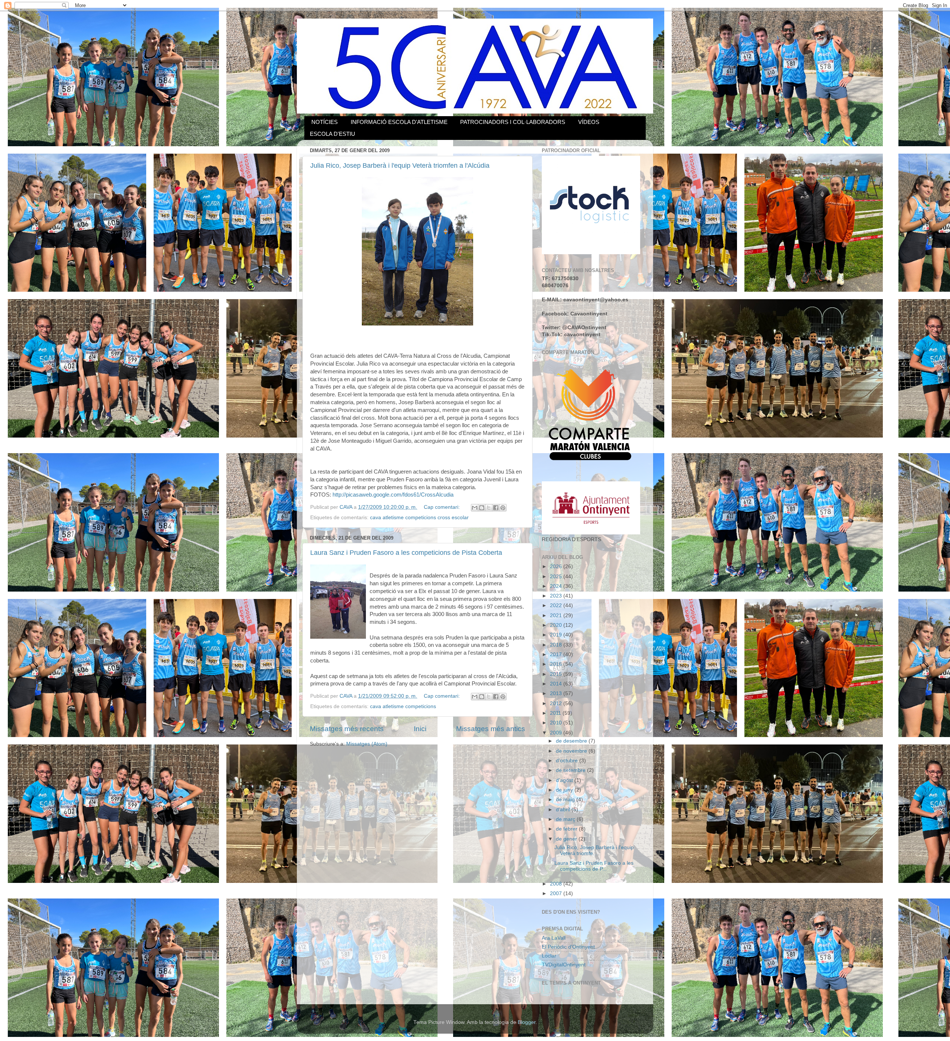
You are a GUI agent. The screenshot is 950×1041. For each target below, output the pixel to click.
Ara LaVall (554, 938)
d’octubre (567, 760)
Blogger (526, 1022)
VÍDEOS (588, 122)
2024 (556, 586)
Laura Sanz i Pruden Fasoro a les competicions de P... (593, 866)
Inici (420, 729)
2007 (556, 893)
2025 (556, 576)
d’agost (565, 780)
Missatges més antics (490, 729)
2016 (556, 664)
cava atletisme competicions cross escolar (419, 517)
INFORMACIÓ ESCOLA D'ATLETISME (399, 122)
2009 (556, 733)
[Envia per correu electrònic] (474, 507)
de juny (565, 790)
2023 (556, 596)
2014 (556, 684)
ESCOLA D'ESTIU (332, 134)
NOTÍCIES (324, 122)
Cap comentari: (442, 507)
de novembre (572, 751)
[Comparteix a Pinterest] (503, 507)
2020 (556, 625)
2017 (556, 654)
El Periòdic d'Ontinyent (568, 947)
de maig (566, 799)
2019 (556, 635)
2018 (556, 645)
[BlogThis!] (481, 507)
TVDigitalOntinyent (564, 965)
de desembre (572, 741)
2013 (556, 693)
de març (566, 819)
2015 (556, 674)
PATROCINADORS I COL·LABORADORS (512, 122)
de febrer (567, 829)
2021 (556, 615)
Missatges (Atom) (366, 744)
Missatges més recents (347, 729)
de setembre (571, 770)
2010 (556, 723)
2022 (556, 605)
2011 (556, 713)
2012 (556, 703)
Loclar (549, 956)
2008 (556, 884)
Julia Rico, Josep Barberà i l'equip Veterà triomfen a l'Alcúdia (399, 165)
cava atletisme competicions (403, 706)
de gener (567, 839)
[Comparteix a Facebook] (495, 507)
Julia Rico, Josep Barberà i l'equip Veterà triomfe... (594, 850)
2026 (556, 566)
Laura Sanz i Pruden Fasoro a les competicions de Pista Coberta (406, 552)
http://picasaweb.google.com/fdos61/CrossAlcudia (392, 495)
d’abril (563, 809)
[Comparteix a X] (488, 507)
